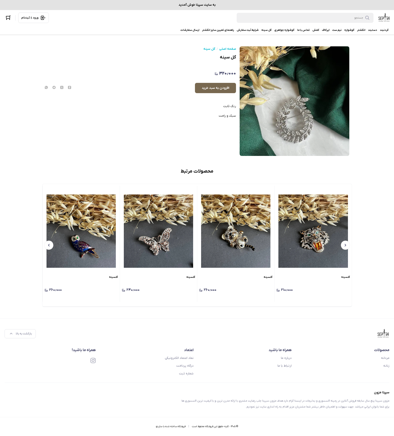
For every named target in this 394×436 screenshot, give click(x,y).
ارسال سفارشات (189, 30)
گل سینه (266, 30)
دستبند (372, 30)
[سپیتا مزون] (384, 18)
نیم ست (337, 30)
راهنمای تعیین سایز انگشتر (218, 30)
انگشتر (361, 30)
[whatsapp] (46, 88)
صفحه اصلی (227, 49)
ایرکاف (325, 30)
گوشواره (349, 30)
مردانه (385, 358)
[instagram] (93, 360)
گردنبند (384, 30)
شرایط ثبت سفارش (248, 30)
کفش (315, 30)
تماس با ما (303, 30)
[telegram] (54, 88)
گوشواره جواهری (284, 30)
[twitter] (61, 88)
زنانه (386, 366)
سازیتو (159, 426)
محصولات (381, 350)
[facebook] (69, 88)
